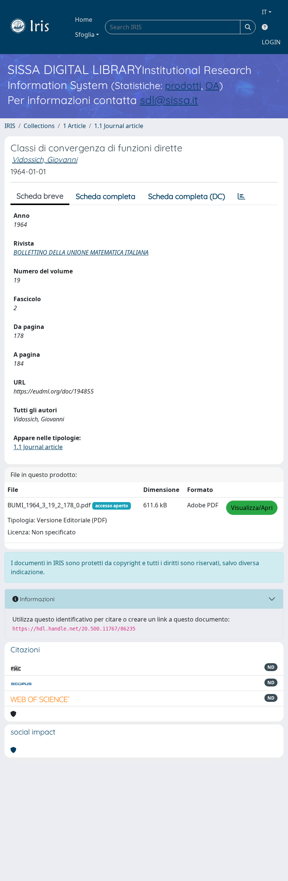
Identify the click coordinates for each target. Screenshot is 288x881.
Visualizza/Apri (252, 508)
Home (83, 19)
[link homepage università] (35, 27)
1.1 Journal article (118, 126)
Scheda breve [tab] (39, 196)
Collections (39, 126)
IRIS (9, 126)
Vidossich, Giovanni (44, 159)
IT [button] (264, 12)
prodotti (183, 85)
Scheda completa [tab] (105, 196)
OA (212, 85)
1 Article (74, 126)
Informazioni (36, 599)
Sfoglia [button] (84, 34)
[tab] (241, 196)
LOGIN (271, 42)
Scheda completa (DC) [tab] (186, 196)
